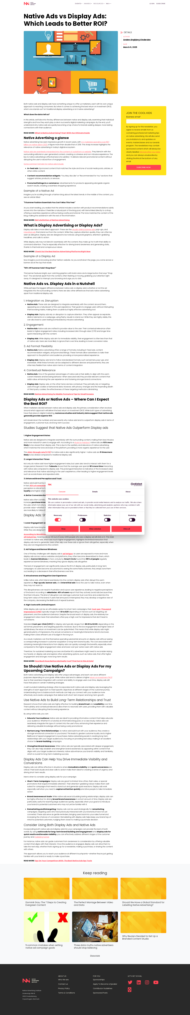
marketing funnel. (42, 837)
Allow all (126, 529)
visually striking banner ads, (83, 229)
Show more (95, 955)
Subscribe (160, 4)
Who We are (63, 979)
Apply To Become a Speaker (105, 984)
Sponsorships (99, 979)
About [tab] (128, 492)
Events (78, 4)
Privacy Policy (64, 988)
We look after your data (150, 152)
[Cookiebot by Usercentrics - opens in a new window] (132, 484)
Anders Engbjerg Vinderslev (137, 39)
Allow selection (95, 529)
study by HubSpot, (82, 442)
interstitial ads (30, 232)
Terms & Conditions (66, 993)
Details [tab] (95, 492)
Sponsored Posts (100, 993)
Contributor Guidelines (102, 988)
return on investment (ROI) (101, 677)
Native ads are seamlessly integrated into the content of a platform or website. (57, 151)
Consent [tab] (62, 492)
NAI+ (108, 4)
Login (152, 4)
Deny (63, 529)
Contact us (63, 984)
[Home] (30, 3)
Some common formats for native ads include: (44, 164)
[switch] (82, 520)
